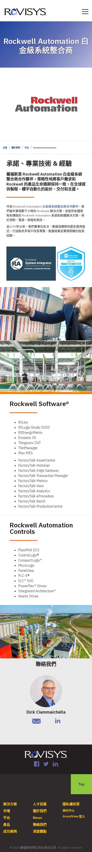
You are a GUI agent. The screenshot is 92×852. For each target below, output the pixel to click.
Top (81, 784)
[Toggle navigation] (85, 12)
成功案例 (10, 831)
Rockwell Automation (44, 147)
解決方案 (10, 804)
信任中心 (68, 810)
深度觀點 (40, 831)
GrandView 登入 (73, 816)
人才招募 (40, 804)
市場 (6, 811)
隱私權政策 (71, 804)
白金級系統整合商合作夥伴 (60, 206)
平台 (27, 147)
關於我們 (16, 147)
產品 (6, 824)
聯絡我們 (40, 824)
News (37, 818)
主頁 (5, 147)
